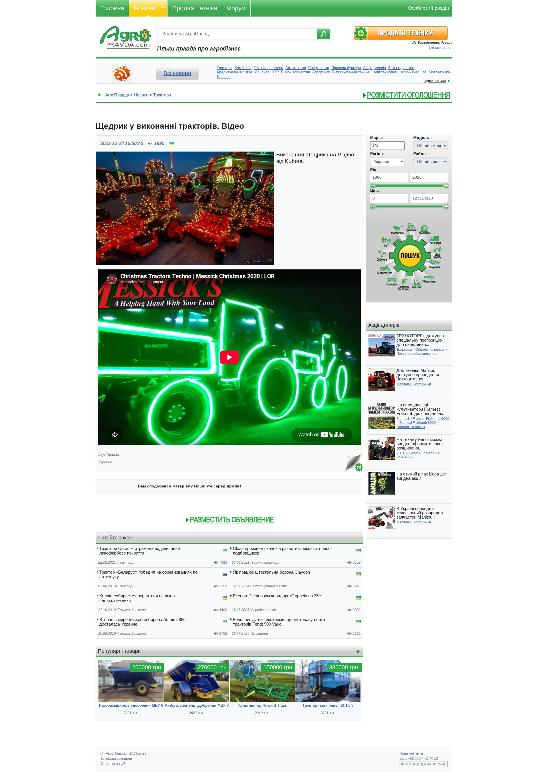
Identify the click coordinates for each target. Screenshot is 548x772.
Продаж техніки (194, 8)
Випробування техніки (270, 586)
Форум (236, 8)
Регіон (376, 153)
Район (419, 153)
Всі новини (177, 73)
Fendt (413, 453)
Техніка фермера (265, 563)
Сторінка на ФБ (113, 764)
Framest (402, 419)
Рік (373, 169)
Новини (144, 8)
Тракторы (404, 350)
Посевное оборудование (416, 354)
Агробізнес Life (263, 610)
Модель (421, 137)
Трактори (162, 94)
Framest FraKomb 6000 (431, 419)
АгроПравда (117, 94)
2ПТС (401, 453)
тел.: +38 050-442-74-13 (419, 759)
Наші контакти (411, 753)
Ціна (374, 190)
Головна (112, 8)
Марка (376, 137)
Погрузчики (422, 384)
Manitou (402, 384)
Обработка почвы (430, 350)
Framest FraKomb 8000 (417, 423)
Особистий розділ (428, 8)
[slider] (372, 185)
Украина (105, 462)
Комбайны (404, 457)
